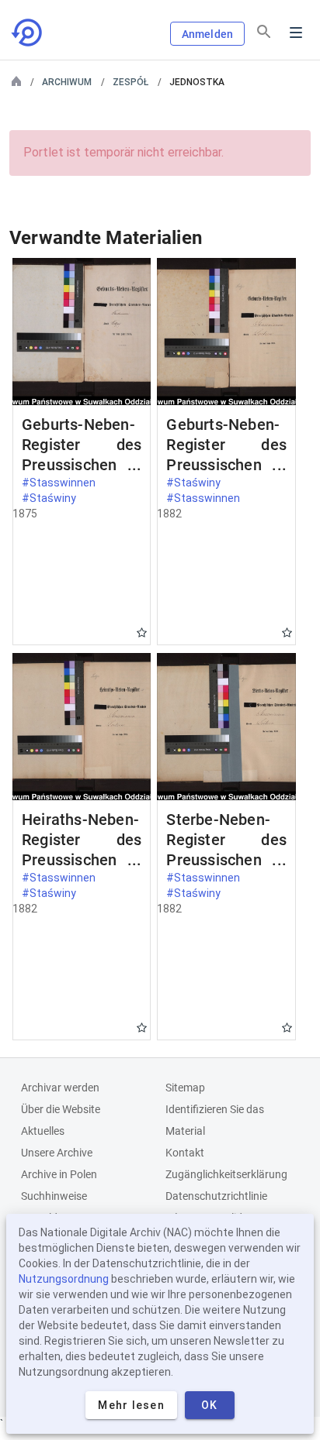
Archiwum (67, 82)
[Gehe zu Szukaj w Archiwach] (28, 32)
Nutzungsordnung (64, 1279)
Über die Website (60, 1109)
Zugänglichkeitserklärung (226, 1174)
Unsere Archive (56, 1152)
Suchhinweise (54, 1196)
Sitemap (185, 1087)
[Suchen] (264, 32)
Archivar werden (60, 1087)
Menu (296, 32)
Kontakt (184, 1152)
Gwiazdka (142, 632)
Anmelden (207, 34)
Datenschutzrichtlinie (216, 1196)
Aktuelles (42, 1131)
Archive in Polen (59, 1174)
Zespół (130, 82)
